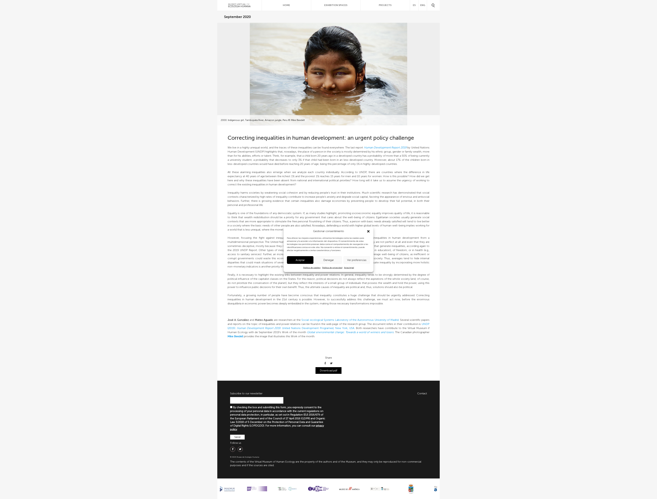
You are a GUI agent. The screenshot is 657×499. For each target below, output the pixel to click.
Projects (385, 5)
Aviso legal (349, 267)
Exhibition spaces (335, 5)
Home (286, 5)
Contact (422, 393)
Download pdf (328, 370)
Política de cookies (311, 267)
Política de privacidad (332, 267)
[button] (368, 231)
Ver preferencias (356, 260)
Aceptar (300, 260)
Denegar (328, 260)
